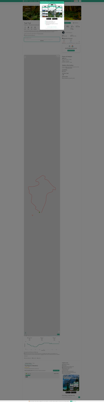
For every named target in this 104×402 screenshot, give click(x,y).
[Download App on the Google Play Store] (55, 18)
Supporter (54, 28)
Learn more (57, 28)
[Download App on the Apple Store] (48, 19)
